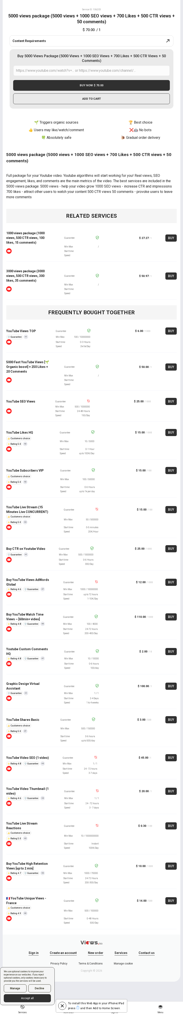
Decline (39, 988)
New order (95, 953)
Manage (15, 988)
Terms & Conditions (91, 963)
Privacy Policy (58, 963)
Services (120, 953)
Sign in (34, 953)
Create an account (63, 953)
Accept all (27, 998)
